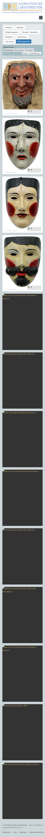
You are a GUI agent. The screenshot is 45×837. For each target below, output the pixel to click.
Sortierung (35, 53)
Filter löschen (9, 42)
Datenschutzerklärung (36, 832)
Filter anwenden (24, 41)
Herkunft (8, 27)
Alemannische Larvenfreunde (17, 825)
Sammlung (22, 37)
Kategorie (9, 37)
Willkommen (6, 832)
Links (15, 832)
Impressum (23, 832)
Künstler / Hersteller (30, 32)
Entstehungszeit (11, 32)
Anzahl (25, 53)
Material (20, 27)
